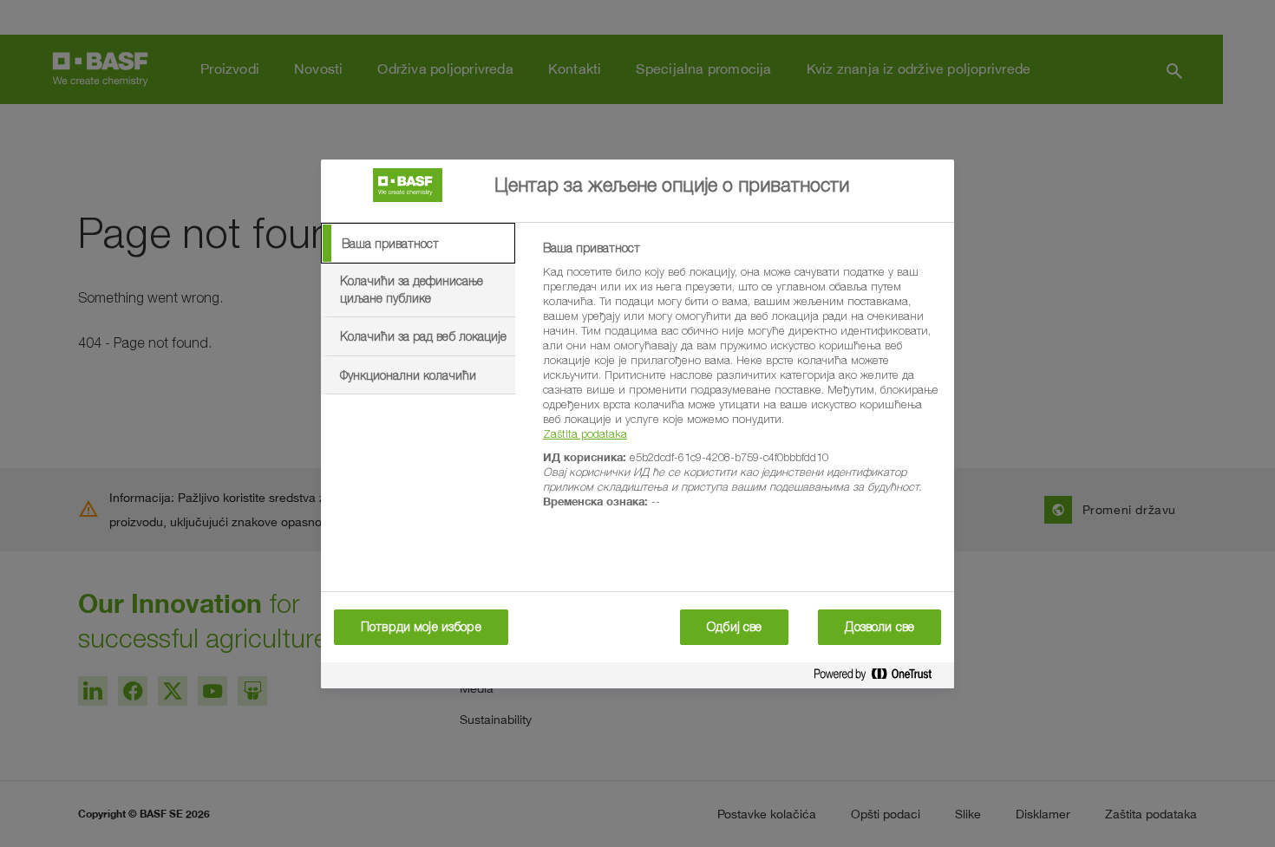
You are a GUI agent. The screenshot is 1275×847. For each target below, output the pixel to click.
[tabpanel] (741, 384)
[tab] (418, 244)
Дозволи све (879, 627)
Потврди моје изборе (421, 627)
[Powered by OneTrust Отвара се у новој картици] (879, 677)
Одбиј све (734, 627)
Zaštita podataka (585, 433)
